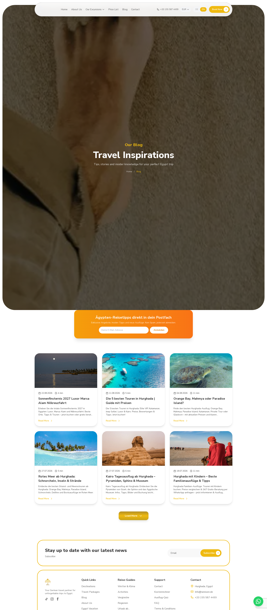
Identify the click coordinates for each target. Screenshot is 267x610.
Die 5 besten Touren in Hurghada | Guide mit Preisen (130, 401)
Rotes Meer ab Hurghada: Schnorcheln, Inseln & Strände (59, 478)
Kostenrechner (162, 592)
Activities (123, 592)
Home (64, 9)
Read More (43, 420)
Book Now (217, 9)
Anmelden (159, 330)
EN (203, 9)
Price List (113, 9)
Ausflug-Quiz (161, 597)
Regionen (123, 603)
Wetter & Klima (126, 586)
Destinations (88, 586)
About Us (76, 9)
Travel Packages (90, 592)
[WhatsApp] (258, 601)
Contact (135, 9)
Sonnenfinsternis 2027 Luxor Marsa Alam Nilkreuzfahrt (63, 401)
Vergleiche (123, 597)
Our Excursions (94, 9)
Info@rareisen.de (204, 592)
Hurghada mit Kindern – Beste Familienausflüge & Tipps (195, 478)
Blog (124, 9)
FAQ (156, 603)
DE (196, 9)
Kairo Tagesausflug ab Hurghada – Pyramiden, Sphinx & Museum (130, 478)
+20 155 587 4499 (206, 597)
